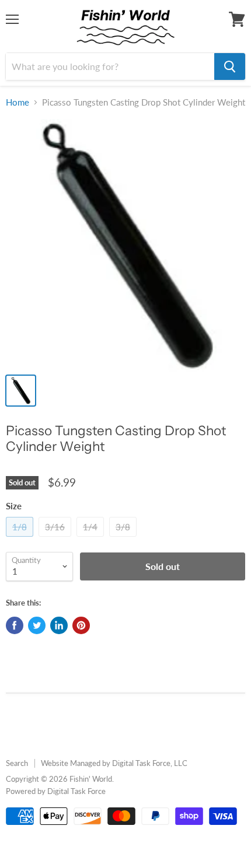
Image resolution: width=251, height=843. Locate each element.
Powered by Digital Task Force (56, 791)
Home (17, 102)
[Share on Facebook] (14, 625)
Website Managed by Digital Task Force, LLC (114, 763)
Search (17, 763)
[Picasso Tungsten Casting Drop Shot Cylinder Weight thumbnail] (20, 390)
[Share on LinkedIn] (59, 625)
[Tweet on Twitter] (37, 625)
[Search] (229, 66)
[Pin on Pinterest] (81, 625)
